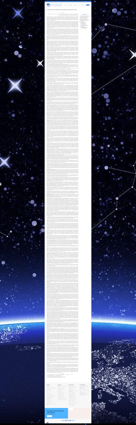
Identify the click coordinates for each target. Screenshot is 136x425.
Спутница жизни (71, 389)
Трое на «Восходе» (71, 405)
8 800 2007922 (85, 386)
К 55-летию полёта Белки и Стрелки (73, 402)
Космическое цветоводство (72, 392)
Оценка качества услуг (49, 401)
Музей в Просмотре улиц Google (62, 398)
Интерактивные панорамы (61, 392)
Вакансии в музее (49, 402)
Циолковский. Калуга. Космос (61, 388)
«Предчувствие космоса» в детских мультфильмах (73, 391)
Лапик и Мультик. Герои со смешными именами (72, 396)
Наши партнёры (49, 393)
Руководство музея (49, 399)
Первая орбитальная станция (72, 397)
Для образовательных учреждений (51, 387)
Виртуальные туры (60, 391)
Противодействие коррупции (50, 396)
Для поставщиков (49, 389)
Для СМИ (48, 386)
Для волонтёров (49, 390)
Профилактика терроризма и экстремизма (50, 398)
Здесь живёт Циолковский (72, 386)
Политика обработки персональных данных (51, 404)
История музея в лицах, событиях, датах (62, 386)
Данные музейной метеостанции (62, 399)
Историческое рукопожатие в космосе (72, 401)
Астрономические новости (61, 395)
